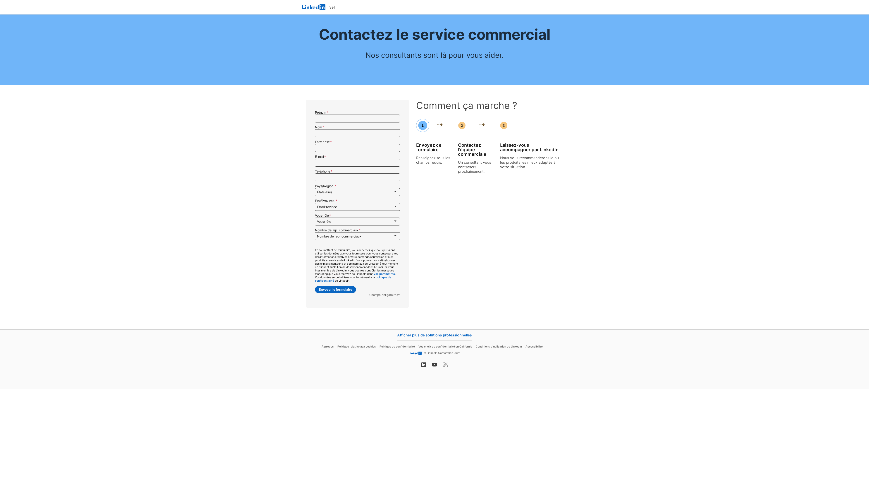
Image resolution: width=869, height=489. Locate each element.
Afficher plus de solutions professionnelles (434, 335)
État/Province (325, 201)
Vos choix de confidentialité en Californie (445, 346)
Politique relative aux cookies (356, 346)
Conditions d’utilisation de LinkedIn (499, 346)
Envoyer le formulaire (335, 289)
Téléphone (322, 171)
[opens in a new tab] (423, 366)
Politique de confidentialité (397, 346)
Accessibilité (534, 346)
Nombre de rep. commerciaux (336, 230)
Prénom (320, 112)
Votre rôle (322, 215)
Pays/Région (324, 186)
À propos (328, 346)
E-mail (319, 156)
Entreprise (322, 142)
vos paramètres (384, 274)
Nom (318, 127)
